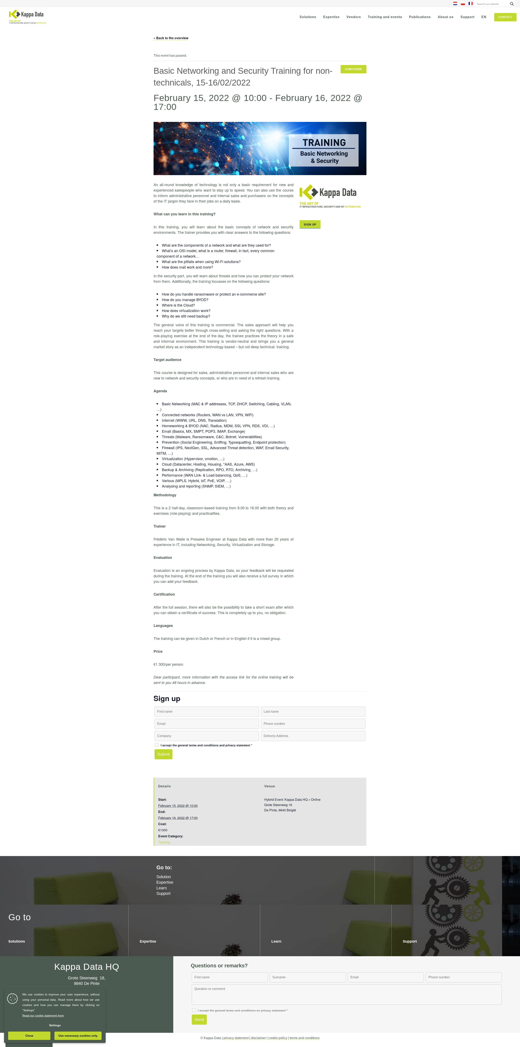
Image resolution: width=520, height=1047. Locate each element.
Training (164, 842)
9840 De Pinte (87, 983)
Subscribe (353, 69)
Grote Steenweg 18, (86, 978)
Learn (161, 888)
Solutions (16, 941)
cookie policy (277, 1038)
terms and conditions (305, 1038)
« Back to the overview (171, 38)
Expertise (164, 882)
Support (163, 893)
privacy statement (236, 1038)
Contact (505, 17)
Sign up (310, 224)
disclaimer (258, 1038)
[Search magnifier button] (512, 4)
